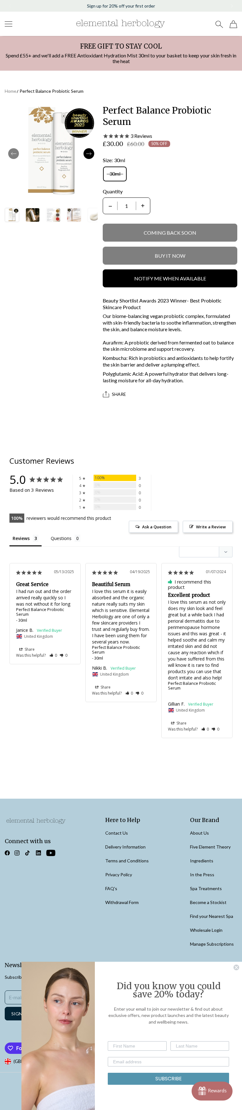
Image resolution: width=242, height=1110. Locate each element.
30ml (114, 174)
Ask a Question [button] (156, 527)
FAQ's (111, 888)
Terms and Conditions (127, 860)
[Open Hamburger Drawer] (8, 24)
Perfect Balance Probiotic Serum (52, 91)
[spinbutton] (126, 206)
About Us (199, 833)
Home (10, 91)
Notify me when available (170, 278)
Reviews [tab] (21, 538)
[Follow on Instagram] (17, 853)
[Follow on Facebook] (7, 853)
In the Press (202, 874)
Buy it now (170, 256)
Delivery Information (125, 846)
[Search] (219, 24)
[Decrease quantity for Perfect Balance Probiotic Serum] (110, 206)
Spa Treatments (206, 888)
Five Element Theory (210, 846)
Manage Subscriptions (212, 944)
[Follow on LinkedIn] (38, 853)
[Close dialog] (236, 967)
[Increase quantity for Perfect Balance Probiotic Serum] (142, 206)
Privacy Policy (118, 874)
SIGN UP (20, 1013)
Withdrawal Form (122, 902)
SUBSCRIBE (168, 1078)
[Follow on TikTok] (27, 853)
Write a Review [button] (211, 527)
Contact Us (116, 833)
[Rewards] (212, 1091)
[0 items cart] (233, 24)
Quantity (113, 191)
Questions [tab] (61, 538)
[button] (10, 6)
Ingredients (201, 860)
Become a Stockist (208, 902)
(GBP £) (21, 1061)
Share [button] (29, 649)
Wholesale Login (206, 930)
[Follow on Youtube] (50, 853)
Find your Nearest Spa (211, 916)
